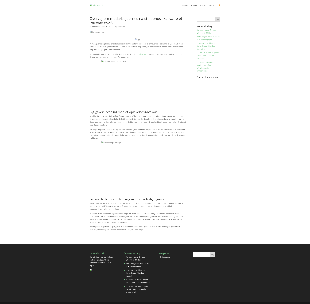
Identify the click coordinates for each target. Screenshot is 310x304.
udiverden (96, 26)
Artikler (194, 5)
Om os (202, 5)
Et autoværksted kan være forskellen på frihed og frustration (207, 46)
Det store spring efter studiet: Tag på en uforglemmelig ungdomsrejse (138, 289)
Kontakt (212, 5)
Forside (185, 5)
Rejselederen (119, 26)
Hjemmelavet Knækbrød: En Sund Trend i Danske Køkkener (208, 56)
